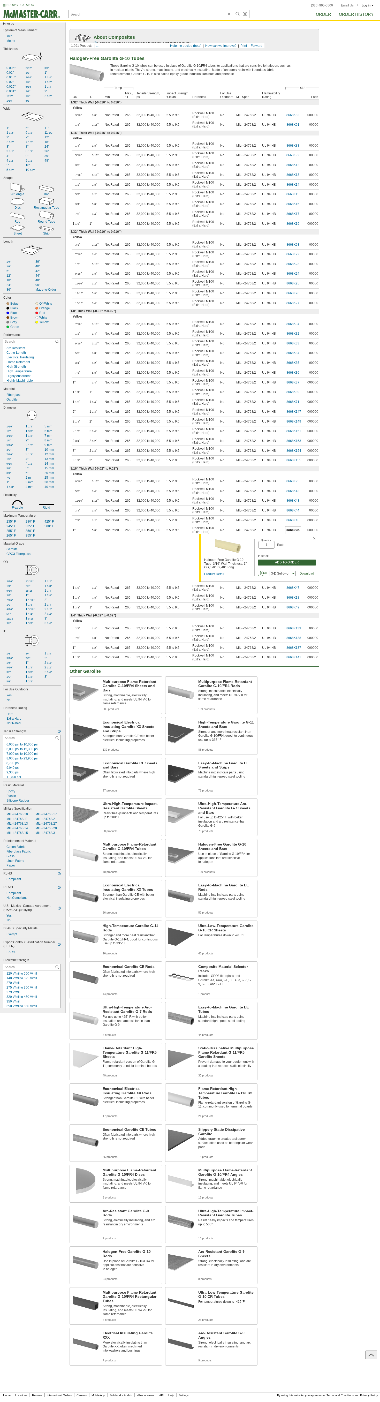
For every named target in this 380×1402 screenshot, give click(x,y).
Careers (82, 1395)
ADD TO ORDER (287, 562)
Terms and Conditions (340, 1395)
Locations (21, 1395)
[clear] (229, 14)
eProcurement (146, 1395)
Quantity (266, 540)
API (161, 1395)
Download (307, 573)
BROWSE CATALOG (20, 4)
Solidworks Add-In (121, 1395)
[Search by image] (244, 14)
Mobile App (98, 1395)
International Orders (59, 1395)
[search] (57, 341)
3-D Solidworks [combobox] (282, 573)
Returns (37, 1395)
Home (7, 1395)
